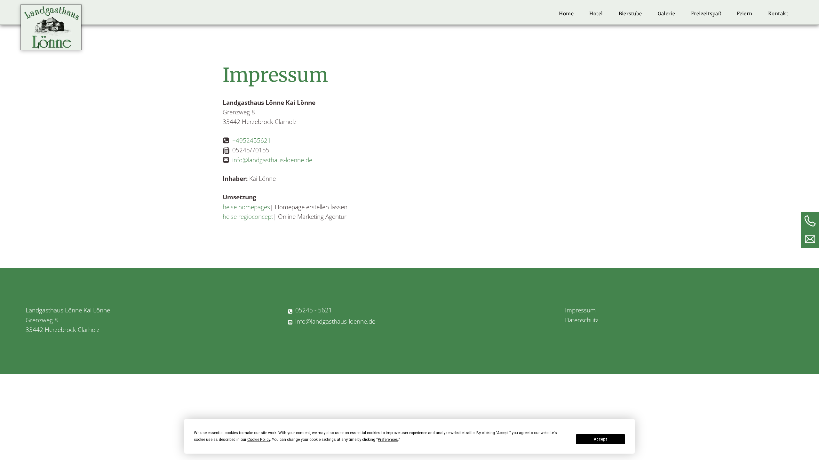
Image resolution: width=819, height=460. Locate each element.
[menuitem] (568, 13)
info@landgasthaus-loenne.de (272, 160)
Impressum (580, 310)
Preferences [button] (388, 439)
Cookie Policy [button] (258, 439)
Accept (600, 439)
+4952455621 (251, 140)
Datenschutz (582, 320)
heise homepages (246, 207)
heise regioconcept (248, 216)
